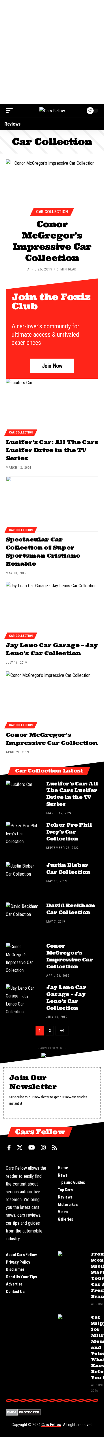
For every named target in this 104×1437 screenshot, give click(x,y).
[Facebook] (9, 1147)
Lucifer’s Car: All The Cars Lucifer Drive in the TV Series (52, 450)
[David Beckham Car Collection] (23, 919)
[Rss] (54, 1147)
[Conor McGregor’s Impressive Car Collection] (52, 187)
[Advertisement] (52, 52)
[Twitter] (19, 1147)
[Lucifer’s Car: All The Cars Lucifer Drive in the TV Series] (52, 406)
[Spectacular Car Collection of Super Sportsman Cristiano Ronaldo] (52, 503)
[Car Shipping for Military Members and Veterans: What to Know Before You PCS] (72, 1325)
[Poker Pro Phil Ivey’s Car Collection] (23, 839)
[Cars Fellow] (52, 111)
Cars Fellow (51, 1424)
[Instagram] (43, 1147)
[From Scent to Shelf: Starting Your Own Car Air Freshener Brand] (72, 1262)
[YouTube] (31, 1147)
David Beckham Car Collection (70, 909)
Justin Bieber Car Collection (68, 868)
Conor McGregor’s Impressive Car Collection (52, 241)
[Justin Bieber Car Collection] (23, 879)
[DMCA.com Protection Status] (23, 1412)
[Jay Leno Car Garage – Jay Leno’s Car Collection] (52, 609)
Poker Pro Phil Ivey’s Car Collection (69, 832)
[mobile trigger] (11, 110)
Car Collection (52, 211)
